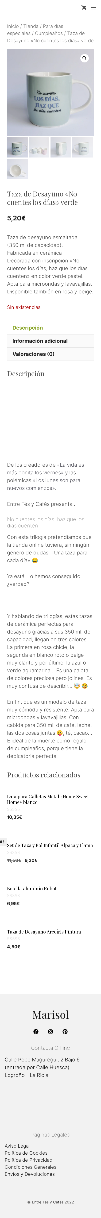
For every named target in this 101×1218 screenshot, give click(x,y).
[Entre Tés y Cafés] (28, 7)
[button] (84, 58)
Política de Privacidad (28, 1160)
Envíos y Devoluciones (30, 1174)
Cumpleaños (49, 33)
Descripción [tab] (27, 328)
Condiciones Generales (30, 1167)
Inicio (13, 26)
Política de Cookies (26, 1153)
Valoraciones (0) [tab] (33, 354)
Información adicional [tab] (40, 341)
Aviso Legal (17, 1146)
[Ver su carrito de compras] (84, 7)
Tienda (31, 26)
